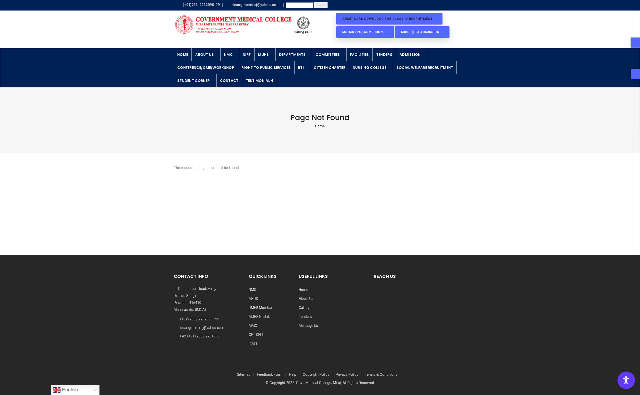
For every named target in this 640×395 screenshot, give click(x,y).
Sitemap (243, 374)
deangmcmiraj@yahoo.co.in (202, 328)
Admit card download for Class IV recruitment (388, 19)
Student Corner (193, 80)
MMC (253, 326)
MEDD (253, 299)
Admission (410, 54)
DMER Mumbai (260, 308)
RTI (301, 67)
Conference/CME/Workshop (205, 67)
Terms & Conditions (381, 374)
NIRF (247, 54)
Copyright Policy (316, 374)
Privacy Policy (347, 374)
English (69, 389)
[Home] (245, 25)
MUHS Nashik (259, 317)
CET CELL (256, 335)
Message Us (308, 326)
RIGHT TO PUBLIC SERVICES (266, 67)
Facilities (359, 54)
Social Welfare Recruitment (424, 67)
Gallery (304, 308)
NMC (228, 54)
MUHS (263, 54)
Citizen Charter (330, 67)
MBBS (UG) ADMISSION (420, 32)
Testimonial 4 (260, 80)
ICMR (253, 344)
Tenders (384, 54)
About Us (204, 54)
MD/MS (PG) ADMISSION (363, 32)
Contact (229, 80)
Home (182, 54)
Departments (292, 54)
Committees (328, 54)
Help (292, 374)
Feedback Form (269, 374)
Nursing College (369, 67)
